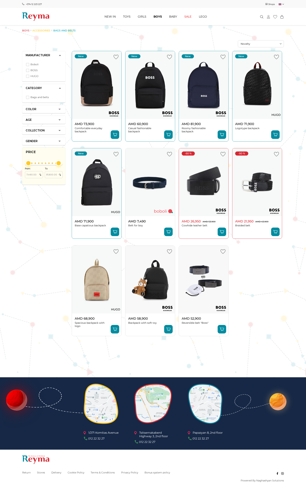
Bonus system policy (157, 472)
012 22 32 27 (96, 438)
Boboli (34, 64)
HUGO (34, 76)
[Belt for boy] (150, 182)
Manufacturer (38, 55)
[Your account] (268, 17)
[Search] (261, 17)
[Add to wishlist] (116, 56)
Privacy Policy (129, 472)
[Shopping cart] (282, 17)
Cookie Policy (76, 472)
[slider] (28, 163)
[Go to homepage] (35, 16)
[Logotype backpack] (257, 85)
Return (26, 472)
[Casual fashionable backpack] (150, 85)
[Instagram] (282, 473)
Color (31, 109)
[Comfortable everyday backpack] (96, 85)
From (33, 171)
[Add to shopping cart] (115, 134)
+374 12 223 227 (34, 4)
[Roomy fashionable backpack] (203, 85)
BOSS (34, 70)
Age (29, 119)
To (53, 171)
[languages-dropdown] (281, 4)
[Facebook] (277, 473)
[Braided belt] (257, 182)
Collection (35, 130)
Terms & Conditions (103, 472)
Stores (41, 472)
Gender (32, 141)
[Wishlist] (275, 17)
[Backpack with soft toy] (150, 279)
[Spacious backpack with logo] (96, 279)
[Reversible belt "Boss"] (203, 279)
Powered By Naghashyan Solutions (262, 480)
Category (34, 88)
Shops (271, 4)
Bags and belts (39, 97)
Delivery (56, 472)
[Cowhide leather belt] (203, 182)
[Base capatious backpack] (96, 182)
